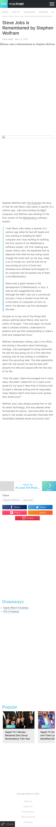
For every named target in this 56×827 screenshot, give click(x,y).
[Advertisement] (28, 105)
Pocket (30, 518)
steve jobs (28, 500)
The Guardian (34, 202)
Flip (16, 511)
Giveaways (28, 822)
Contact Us (28, 806)
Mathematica (30, 217)
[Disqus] (28, 559)
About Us (28, 801)
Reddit (42, 513)
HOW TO (16, 12)
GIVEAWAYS (30, 12)
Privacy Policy (28, 812)
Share (17, 507)
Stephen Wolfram (11, 500)
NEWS (5, 12)
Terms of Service (28, 817)
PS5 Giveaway (11, 611)
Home (4, 16)
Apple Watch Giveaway (16, 607)
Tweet (43, 507)
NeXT (43, 210)
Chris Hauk (7, 39)
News (11, 16)
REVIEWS (43, 12)
